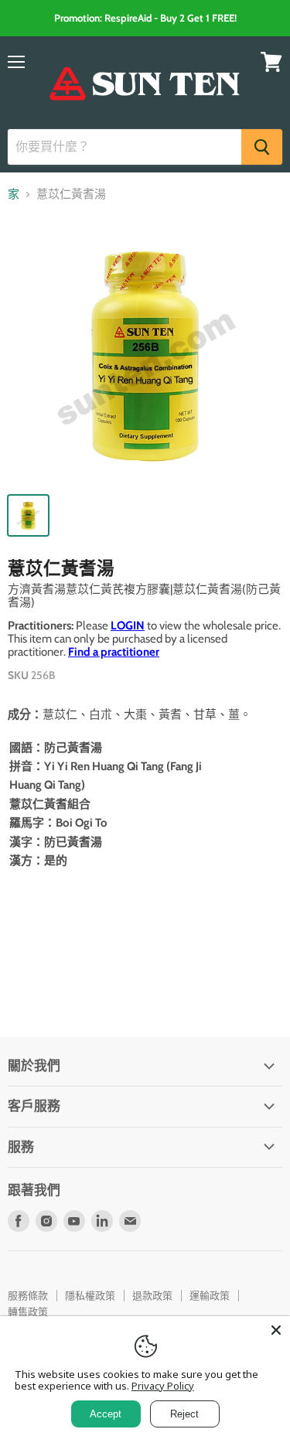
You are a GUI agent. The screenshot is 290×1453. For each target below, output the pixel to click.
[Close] (276, 1330)
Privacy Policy (162, 1386)
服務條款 (28, 1295)
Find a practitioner (113, 652)
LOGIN (128, 626)
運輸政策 (209, 1295)
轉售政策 (28, 1311)
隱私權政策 (90, 1295)
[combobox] (124, 147)
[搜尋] (261, 147)
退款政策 (152, 1295)
